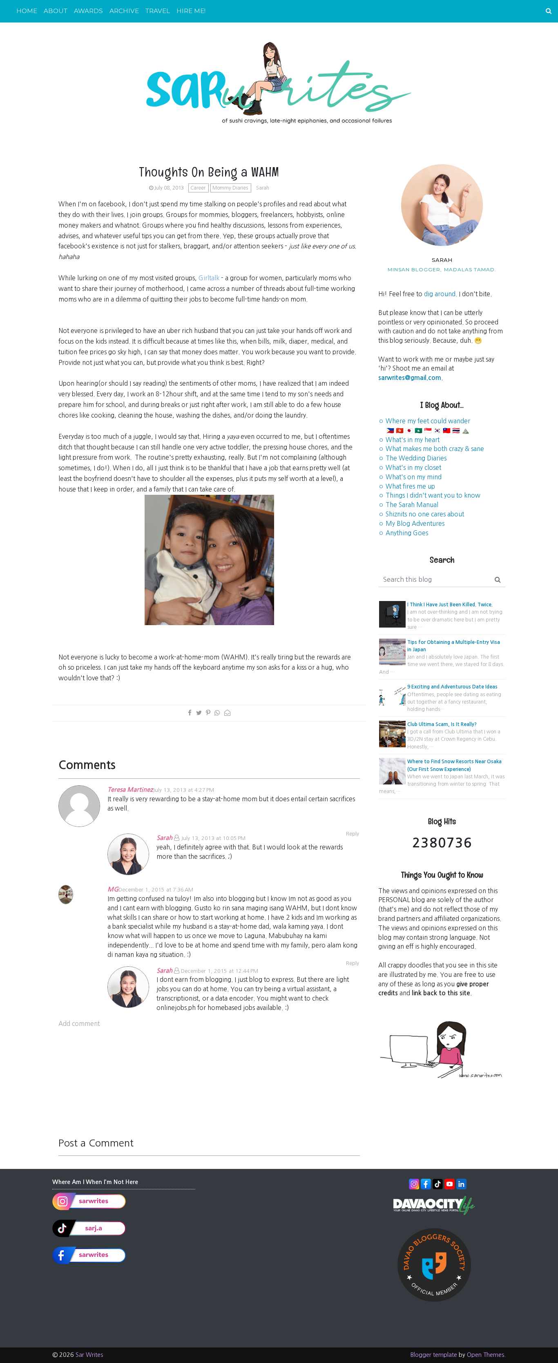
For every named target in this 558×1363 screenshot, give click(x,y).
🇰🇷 (437, 430)
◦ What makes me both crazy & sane (431, 449)
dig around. (440, 294)
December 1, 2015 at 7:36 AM (155, 889)
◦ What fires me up (406, 486)
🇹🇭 (456, 430)
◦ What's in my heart (409, 440)
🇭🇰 (400, 430)
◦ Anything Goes (403, 533)
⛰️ (465, 430)
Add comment (79, 1024)
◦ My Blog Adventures (411, 524)
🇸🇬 (428, 430)
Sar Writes (89, 1355)
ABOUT (55, 11)
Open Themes (485, 1355)
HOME (26, 11)
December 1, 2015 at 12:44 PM (219, 971)
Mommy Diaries (230, 187)
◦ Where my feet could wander (424, 421)
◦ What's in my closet (409, 468)
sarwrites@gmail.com (409, 378)
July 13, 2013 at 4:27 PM (183, 790)
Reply (352, 963)
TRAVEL (157, 11)
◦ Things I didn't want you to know (429, 495)
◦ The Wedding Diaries (412, 458)
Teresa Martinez (130, 790)
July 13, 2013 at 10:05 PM (213, 838)
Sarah (164, 838)
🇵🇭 (390, 430)
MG (112, 889)
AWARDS (88, 11)
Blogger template (434, 1355)
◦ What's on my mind (410, 477)
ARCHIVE (124, 11)
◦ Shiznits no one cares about (421, 514)
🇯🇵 (409, 430)
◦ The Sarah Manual (408, 505)
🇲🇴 (418, 430)
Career (198, 187)
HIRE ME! (190, 11)
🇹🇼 (447, 430)
